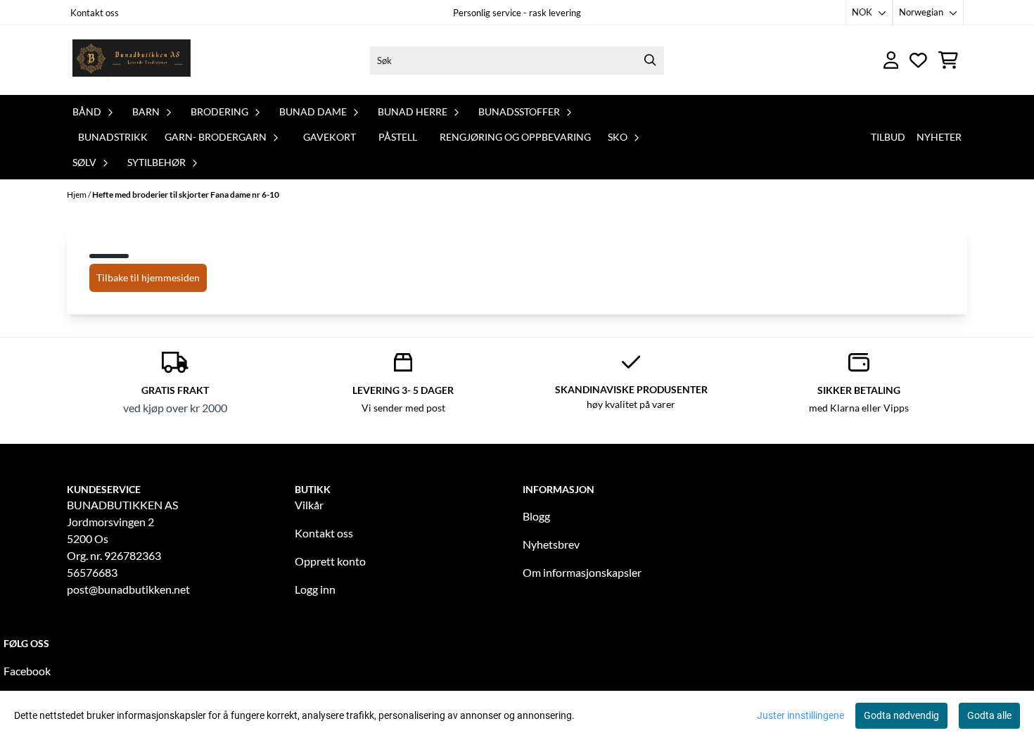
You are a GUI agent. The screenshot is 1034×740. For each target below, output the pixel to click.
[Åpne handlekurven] (948, 60)
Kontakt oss (94, 12)
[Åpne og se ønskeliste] (918, 60)
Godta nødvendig (901, 715)
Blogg (536, 516)
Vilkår (309, 504)
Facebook (27, 670)
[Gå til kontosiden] (891, 60)
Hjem (77, 194)
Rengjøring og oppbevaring (515, 137)
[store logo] (132, 60)
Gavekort (329, 137)
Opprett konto (330, 561)
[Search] (650, 60)
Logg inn (315, 589)
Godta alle (989, 715)
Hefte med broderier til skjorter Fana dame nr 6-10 (185, 194)
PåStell (397, 137)
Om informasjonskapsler (582, 572)
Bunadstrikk (113, 137)
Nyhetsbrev (551, 544)
